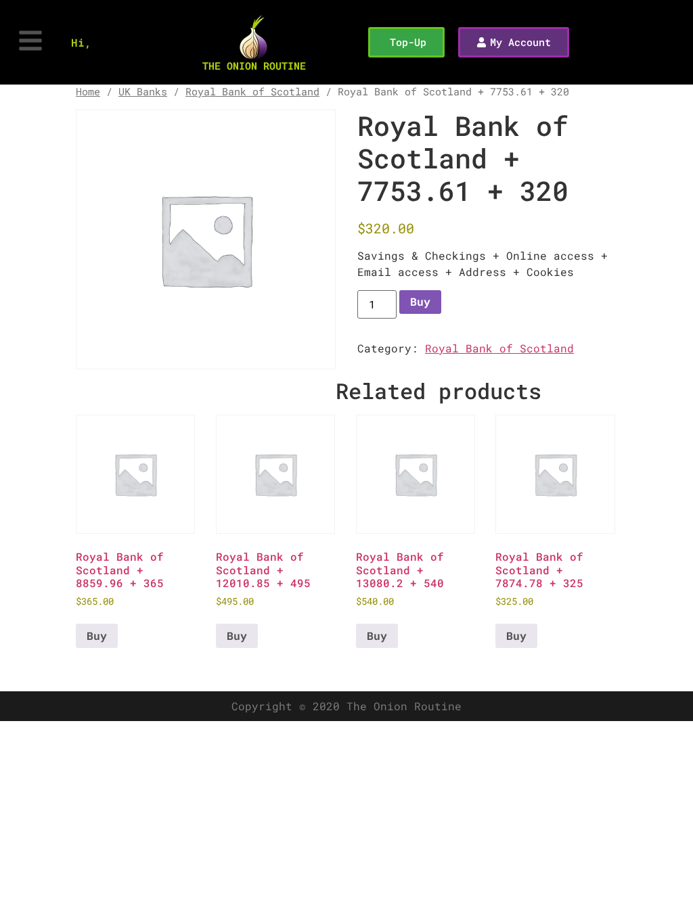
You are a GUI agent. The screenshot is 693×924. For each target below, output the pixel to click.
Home (88, 91)
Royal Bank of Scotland (252, 91)
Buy (420, 301)
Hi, (81, 42)
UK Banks (142, 91)
